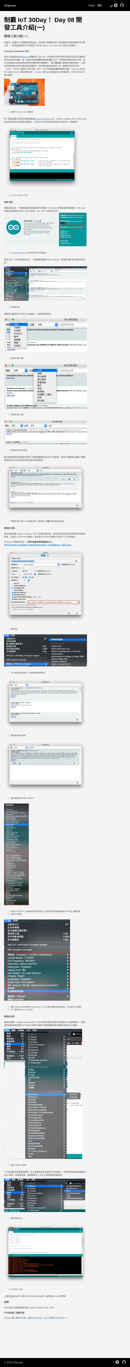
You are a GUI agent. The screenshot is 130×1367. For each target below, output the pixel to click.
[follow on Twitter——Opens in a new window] (116, 5)
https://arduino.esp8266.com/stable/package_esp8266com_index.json (37, 545)
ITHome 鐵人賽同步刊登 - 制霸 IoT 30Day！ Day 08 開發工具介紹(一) (35, 1318)
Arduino (25, 57)
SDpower (10, 5)
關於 (99, 5)
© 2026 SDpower (13, 1362)
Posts (91, 5)
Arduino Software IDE (44, 119)
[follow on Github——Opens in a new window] (122, 5)
